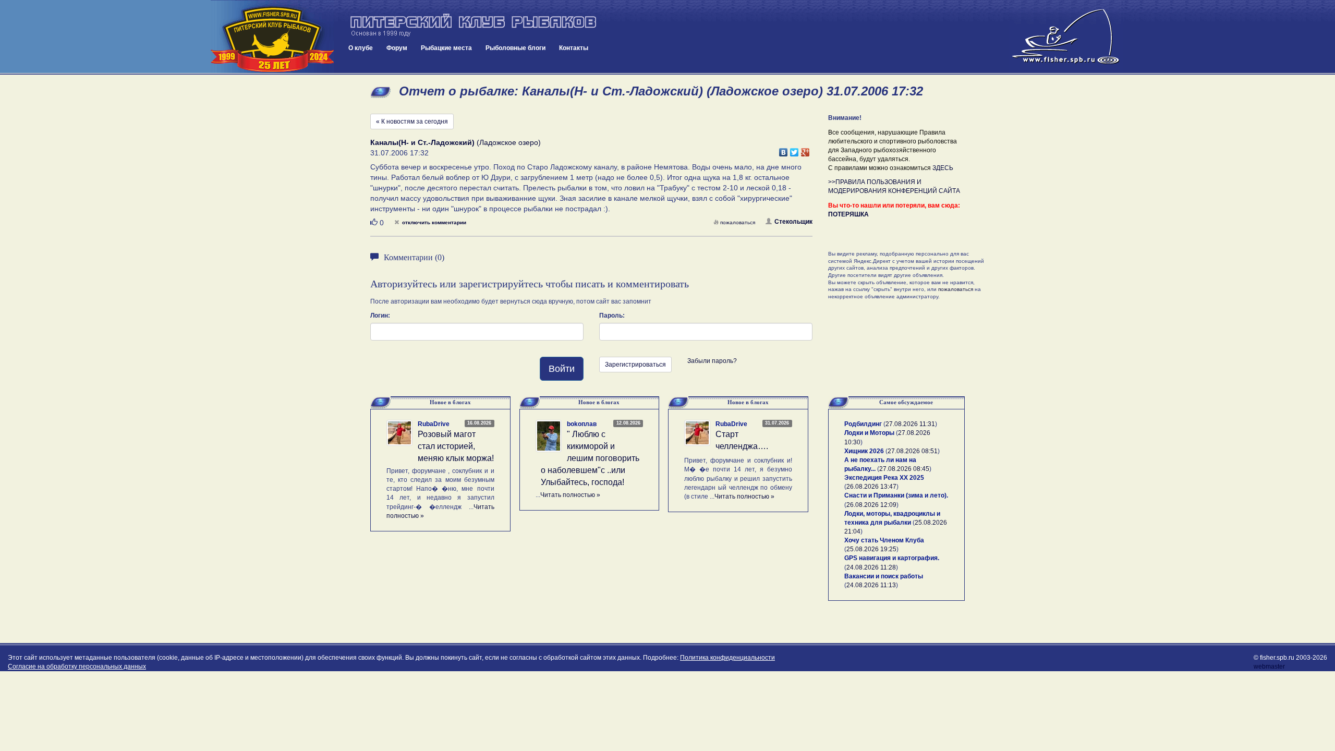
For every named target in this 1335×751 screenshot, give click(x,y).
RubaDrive (434, 424)
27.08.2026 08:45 (904, 469)
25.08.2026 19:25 (871, 549)
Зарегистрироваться (635, 364)
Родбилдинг (863, 424)
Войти (562, 369)
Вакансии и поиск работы (883, 576)
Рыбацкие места (446, 48)
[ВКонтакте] (783, 150)
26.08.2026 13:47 (871, 486)
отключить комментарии (434, 222)
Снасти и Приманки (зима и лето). (896, 495)
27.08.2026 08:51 (913, 451)
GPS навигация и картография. (891, 558)
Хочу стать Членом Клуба (884, 540)
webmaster (1269, 666)
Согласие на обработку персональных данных (77, 666)
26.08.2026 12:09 (871, 504)
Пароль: (612, 315)
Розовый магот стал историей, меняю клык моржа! (456, 446)
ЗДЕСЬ (942, 168)
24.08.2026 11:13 (871, 585)
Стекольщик (793, 221)
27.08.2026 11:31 (910, 424)
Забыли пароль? (712, 361)
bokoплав (582, 424)
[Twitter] (794, 150)
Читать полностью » (570, 495)
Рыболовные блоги (515, 48)
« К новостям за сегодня (412, 121)
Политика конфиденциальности (727, 657)
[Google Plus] (805, 150)
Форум (396, 48)
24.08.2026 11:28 (871, 567)
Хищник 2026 (864, 451)
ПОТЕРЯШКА (848, 214)
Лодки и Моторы (869, 433)
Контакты (573, 48)
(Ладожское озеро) (455, 142)
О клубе (360, 48)
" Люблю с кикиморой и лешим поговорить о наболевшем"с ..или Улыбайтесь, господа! (590, 458)
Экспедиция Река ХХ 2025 (884, 477)
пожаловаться (737, 222)
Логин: (380, 315)
